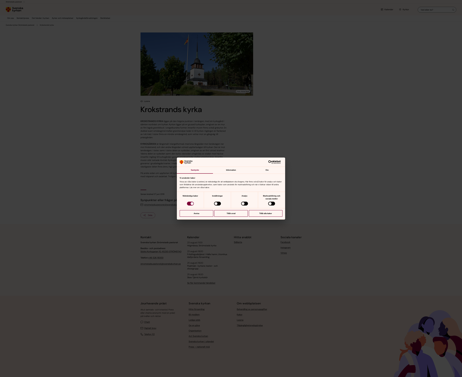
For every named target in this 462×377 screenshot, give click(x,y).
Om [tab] (267, 170)
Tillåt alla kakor (265, 213)
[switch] (217, 204)
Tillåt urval (231, 213)
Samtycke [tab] (195, 170)
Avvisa (196, 213)
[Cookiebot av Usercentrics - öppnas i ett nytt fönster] (271, 162)
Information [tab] (231, 170)
